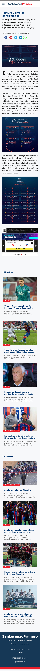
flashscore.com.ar (20, 663)
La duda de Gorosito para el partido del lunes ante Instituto (18, 393)
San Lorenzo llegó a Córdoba (17, 490)
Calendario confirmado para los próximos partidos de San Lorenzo (20, 351)
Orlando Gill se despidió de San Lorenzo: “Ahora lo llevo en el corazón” (18, 307)
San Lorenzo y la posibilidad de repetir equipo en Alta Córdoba (18, 615)
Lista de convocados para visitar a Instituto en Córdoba (19, 573)
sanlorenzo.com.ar (20, 661)
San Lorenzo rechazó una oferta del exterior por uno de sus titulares (19, 531)
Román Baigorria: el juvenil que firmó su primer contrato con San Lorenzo (19, 437)
